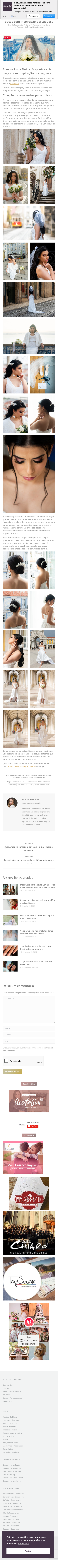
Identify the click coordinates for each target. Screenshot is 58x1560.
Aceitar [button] (28, 1551)
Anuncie (6, 1394)
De (44, 775)
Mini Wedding (9, 1474)
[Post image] (10, 889)
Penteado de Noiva (11, 1420)
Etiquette (14, 83)
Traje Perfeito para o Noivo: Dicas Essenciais (36, 963)
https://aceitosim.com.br (31, 803)
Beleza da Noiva (10, 1423)
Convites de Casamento (13, 1509)
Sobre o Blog (8, 1385)
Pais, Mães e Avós (10, 1442)
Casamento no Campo (12, 1468)
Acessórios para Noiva (21, 775)
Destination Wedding (12, 1471)
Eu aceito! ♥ (49, 16)
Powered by (7, 16)
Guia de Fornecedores (12, 1398)
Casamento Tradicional (13, 1478)
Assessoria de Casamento (13, 1493)
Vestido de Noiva (10, 1417)
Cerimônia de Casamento (13, 1497)
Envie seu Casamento (12, 1391)
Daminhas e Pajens (11, 1452)
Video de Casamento (11, 1522)
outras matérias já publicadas (21, 766)
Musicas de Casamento (12, 1506)
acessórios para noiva (42, 784)
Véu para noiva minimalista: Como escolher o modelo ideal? (36, 932)
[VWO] (13, 16)
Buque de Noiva (9, 1426)
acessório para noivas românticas (39, 781)
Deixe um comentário (37, 778)
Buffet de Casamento (12, 1500)
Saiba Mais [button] (23, 1544)
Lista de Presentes (10, 1516)
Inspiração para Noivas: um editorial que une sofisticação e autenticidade (37, 886)
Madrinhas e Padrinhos (13, 1446)
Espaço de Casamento (12, 1503)
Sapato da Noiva (10, 1430)
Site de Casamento (11, 1513)
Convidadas (8, 1449)
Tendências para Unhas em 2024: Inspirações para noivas (35, 947)
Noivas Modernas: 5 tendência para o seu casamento (37, 917)
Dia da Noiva (8, 1436)
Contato (6, 1388)
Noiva (33, 775)
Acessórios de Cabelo (25, 784)
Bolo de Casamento (11, 1525)
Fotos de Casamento (11, 1519)
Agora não (33, 16)
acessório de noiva (19, 781)
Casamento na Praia (11, 1465)
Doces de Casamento (12, 1529)
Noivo (5, 1439)
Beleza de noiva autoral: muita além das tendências (37, 901)
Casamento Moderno (12, 1481)
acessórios (12, 784)
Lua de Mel (7, 1401)
